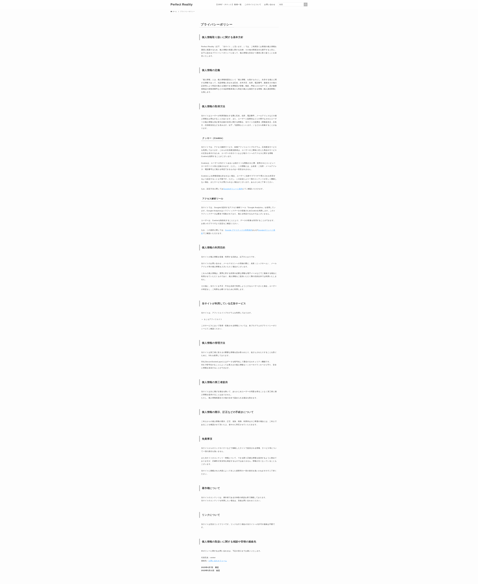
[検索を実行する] (305, 4)
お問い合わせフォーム (218, 561)
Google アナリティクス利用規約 (238, 230)
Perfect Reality (182, 4)
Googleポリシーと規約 (232, 189)
